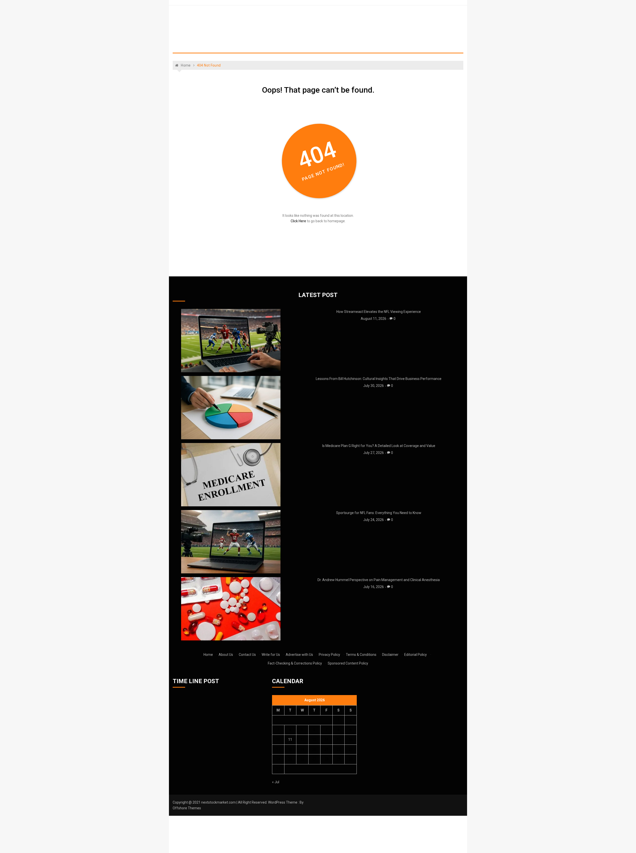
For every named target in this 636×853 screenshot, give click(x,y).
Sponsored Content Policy (348, 663)
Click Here (298, 221)
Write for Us (271, 655)
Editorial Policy (415, 655)
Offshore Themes (187, 808)
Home (208, 655)
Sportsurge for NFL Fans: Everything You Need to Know (378, 513)
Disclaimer (390, 655)
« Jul (275, 782)
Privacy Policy (329, 655)
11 (290, 740)
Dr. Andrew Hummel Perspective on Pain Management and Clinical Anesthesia (379, 580)
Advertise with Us (299, 655)
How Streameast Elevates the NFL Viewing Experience (378, 312)
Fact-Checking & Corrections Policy (295, 663)
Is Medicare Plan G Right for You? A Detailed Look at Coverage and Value (378, 446)
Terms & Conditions (361, 655)
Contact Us (247, 655)
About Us (226, 655)
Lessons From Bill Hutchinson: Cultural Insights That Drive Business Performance (378, 379)
